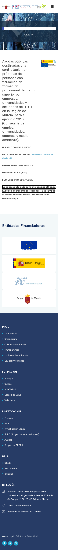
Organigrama (10, 339)
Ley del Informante (14, 360)
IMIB (6, 423)
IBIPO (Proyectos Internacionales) (21, 434)
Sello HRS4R (10, 468)
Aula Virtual (10, 389)
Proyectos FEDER (13, 445)
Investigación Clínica (14, 429)
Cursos (8, 384)
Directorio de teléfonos (19, 505)
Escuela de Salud (12, 395)
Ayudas (8, 440)
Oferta (7, 463)
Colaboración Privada (15, 344)
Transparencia (11, 350)
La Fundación (11, 333)
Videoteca (9, 400)
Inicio (26, 34)
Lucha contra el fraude (16, 355)
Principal (8, 378)
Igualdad (8, 474)
